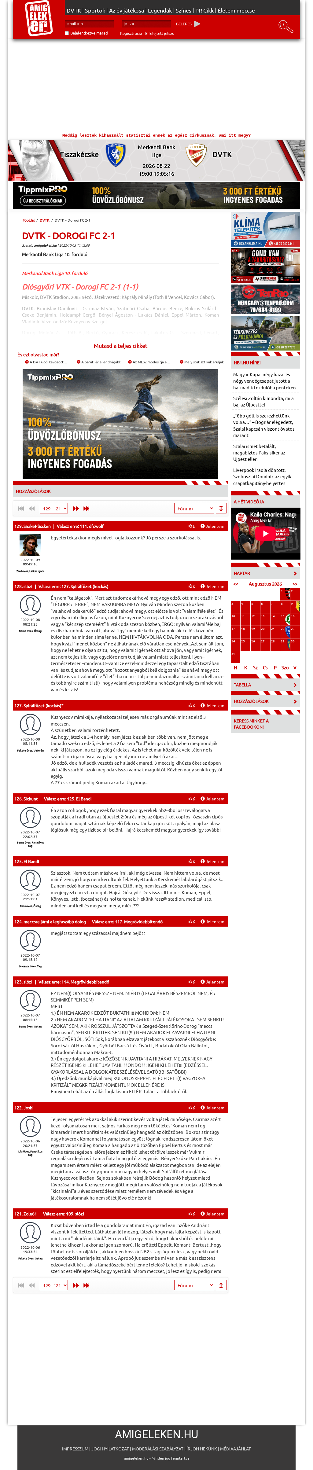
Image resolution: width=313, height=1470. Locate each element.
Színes (183, 10)
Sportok (95, 10)
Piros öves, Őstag (30, 906)
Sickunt (31, 798)
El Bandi (31, 861)
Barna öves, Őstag (30, 631)
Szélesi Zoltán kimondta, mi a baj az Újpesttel (263, 401)
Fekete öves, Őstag (30, 1258)
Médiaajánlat (235, 1448)
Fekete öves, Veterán (30, 750)
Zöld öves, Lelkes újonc (30, 571)
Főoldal (29, 220)
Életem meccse (236, 10)
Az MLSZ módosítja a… (151, 361)
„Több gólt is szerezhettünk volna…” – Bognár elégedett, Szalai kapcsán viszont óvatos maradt (264, 425)
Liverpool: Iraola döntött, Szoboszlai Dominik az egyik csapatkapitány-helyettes (262, 476)
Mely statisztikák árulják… (205, 361)
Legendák (160, 10)
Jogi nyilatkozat (110, 1448)
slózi (28, 586)
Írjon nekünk (201, 1448)
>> (295, 583)
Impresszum (75, 1448)
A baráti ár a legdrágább (100, 361)
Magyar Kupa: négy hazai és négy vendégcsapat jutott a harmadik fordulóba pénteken (264, 380)
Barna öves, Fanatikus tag (30, 844)
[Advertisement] (156, 85)
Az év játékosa (126, 10)
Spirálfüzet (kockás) (42, 705)
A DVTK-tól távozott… (48, 361)
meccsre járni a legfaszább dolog (55, 921)
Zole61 (30, 1213)
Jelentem (214, 526)
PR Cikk (204, 10)
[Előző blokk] (74, 508)
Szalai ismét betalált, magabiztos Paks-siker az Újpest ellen (259, 452)
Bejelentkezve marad (89, 32)
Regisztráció (131, 33)
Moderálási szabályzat (157, 1448)
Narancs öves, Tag (30, 966)
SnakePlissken (37, 526)
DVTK (74, 10)
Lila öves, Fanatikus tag (30, 1153)
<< (235, 583)
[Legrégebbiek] (87, 508)
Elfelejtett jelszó (160, 33)
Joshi (29, 1107)
